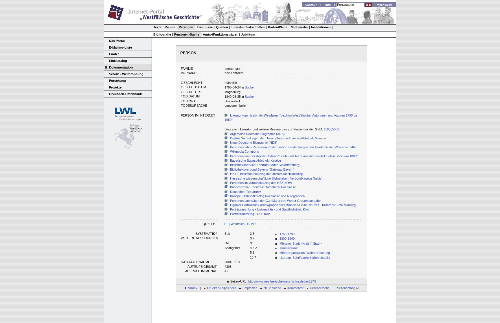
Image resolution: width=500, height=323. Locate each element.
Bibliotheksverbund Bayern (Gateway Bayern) (262, 169)
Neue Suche (272, 288)
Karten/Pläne (277, 27)
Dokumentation (121, 67)
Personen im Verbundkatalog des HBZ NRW (261, 182)
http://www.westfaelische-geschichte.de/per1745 (282, 281)
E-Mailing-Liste (120, 47)
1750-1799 (287, 234)
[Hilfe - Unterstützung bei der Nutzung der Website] (329, 5)
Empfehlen (249, 288)
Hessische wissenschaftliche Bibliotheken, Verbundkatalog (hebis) (276, 178)
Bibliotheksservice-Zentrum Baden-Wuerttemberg (264, 165)
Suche (249, 87)
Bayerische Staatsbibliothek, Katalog (255, 160)
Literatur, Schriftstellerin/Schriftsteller (305, 257)
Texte (157, 27)
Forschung (117, 80)
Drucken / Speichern (221, 288)
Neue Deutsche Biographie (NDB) (253, 142)
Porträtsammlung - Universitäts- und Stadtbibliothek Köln (269, 209)
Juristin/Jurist (289, 248)
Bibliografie (162, 34)
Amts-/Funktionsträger (220, 34)
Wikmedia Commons (244, 151)
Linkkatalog (118, 60)
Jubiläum (248, 34)
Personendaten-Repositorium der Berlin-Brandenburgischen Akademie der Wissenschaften (293, 147)
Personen (186, 27)
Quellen (222, 27)
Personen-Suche (186, 34)
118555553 (331, 129)
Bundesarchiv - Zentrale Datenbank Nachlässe (263, 187)
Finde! (114, 54)
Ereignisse (205, 27)
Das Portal (117, 41)
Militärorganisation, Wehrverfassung (305, 252)
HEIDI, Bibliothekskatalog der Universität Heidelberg (266, 174)
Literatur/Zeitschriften (248, 27)
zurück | (194, 288)
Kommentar (295, 288)
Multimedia (299, 27)
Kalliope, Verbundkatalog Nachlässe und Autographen (267, 196)
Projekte (115, 87)
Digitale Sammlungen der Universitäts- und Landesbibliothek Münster (278, 138)
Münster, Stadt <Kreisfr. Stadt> (301, 243)
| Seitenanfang (344, 288)
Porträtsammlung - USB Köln (250, 214)
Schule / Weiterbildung (126, 74)
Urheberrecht (319, 288)
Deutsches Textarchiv (245, 191)
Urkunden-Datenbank (125, 94)
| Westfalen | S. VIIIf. (242, 224)
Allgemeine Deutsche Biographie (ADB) (257, 134)
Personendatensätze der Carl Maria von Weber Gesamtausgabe (275, 200)
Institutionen (321, 27)
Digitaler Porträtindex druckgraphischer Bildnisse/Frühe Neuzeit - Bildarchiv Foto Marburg (293, 205)
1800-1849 (287, 238)
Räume (170, 27)
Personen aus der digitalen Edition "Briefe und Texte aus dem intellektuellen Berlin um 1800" (294, 156)
